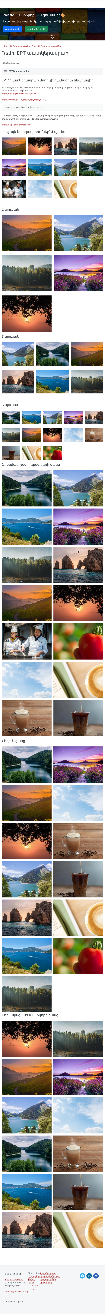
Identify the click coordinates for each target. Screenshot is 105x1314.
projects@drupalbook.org (16, 1291)
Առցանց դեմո (12, 29)
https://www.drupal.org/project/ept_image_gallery (24, 100)
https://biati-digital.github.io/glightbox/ (19, 94)
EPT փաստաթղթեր (20, 46)
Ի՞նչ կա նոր (34, 1276)
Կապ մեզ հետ (34, 1287)
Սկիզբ (5, 46)
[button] (14, 146)
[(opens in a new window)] (82, 1276)
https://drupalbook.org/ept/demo (16, 125)
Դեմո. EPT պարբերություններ (47, 46)
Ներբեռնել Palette (36, 29)
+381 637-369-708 (14, 1279)
